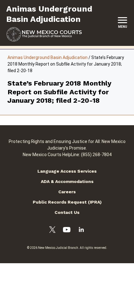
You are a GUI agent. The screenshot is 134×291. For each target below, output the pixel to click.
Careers (67, 191)
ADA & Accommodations (67, 181)
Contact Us (67, 212)
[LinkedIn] (81, 230)
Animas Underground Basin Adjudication (47, 57)
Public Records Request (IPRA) (67, 202)
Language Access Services (67, 171)
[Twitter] (52, 230)
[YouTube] (66, 230)
